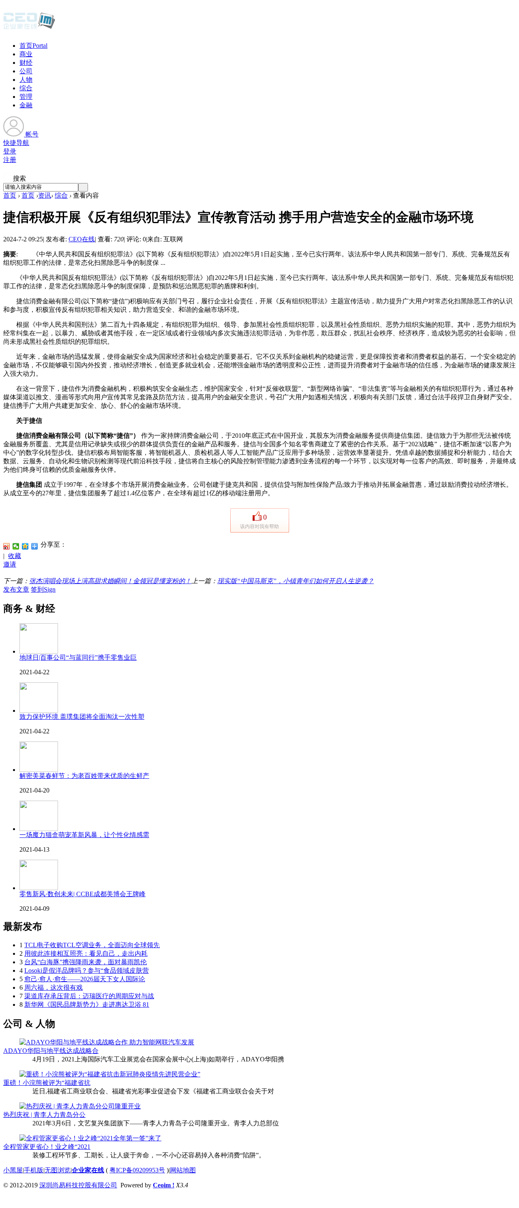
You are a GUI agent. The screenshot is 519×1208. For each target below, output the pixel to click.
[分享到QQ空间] (25, 546)
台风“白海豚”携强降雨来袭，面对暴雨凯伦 (85, 962)
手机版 (33, 1170)
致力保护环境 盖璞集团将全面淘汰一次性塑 (81, 716)
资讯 (44, 195)
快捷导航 (16, 142)
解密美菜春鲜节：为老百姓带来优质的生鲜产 (84, 775)
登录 (9, 151)
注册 (9, 159)
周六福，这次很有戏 (53, 987)
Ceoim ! (163, 1185)
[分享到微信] (16, 546)
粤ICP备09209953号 (137, 1170)
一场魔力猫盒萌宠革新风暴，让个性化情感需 (84, 834)
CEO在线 (82, 239)
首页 (33, 45)
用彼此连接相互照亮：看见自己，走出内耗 (86, 953)
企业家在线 (88, 1170)
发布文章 (16, 589)
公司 (25, 71)
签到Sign (43, 589)
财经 (25, 62)
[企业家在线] (29, 28)
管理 (25, 96)
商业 (25, 54)
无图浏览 (58, 1170)
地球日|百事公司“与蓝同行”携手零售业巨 (78, 657)
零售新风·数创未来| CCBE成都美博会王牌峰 (82, 894)
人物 (25, 79)
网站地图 (183, 1170)
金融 (25, 105)
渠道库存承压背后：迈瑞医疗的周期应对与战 (89, 996)
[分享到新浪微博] (6, 546)
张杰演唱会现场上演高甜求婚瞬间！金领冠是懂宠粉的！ (110, 580)
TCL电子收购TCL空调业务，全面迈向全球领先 (92, 945)
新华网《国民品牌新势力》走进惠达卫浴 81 (86, 1004)
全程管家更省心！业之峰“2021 (46, 1146)
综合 (25, 88)
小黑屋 (13, 1170)
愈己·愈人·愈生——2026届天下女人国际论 (84, 979)
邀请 (9, 564)
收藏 (14, 555)
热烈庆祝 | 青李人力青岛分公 (44, 1114)
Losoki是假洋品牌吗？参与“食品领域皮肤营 (86, 970)
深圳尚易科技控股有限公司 (78, 1185)
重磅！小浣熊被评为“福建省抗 (46, 1082)
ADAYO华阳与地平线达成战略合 (51, 1050)
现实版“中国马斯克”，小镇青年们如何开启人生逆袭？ (295, 580)
